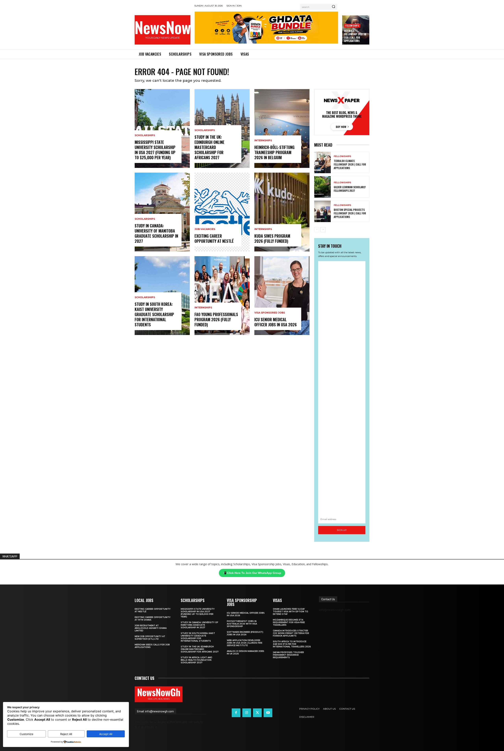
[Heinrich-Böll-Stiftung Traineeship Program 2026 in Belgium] (281, 128)
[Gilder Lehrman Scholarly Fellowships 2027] (322, 187)
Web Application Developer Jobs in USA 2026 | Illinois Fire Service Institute (244, 643)
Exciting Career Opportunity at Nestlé (214, 238)
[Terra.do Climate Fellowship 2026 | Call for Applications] (322, 162)
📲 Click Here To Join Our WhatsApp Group (252, 572)
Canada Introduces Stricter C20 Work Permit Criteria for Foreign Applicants (291, 633)
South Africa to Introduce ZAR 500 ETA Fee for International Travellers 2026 (292, 644)
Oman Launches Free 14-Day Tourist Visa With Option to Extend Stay (290, 611)
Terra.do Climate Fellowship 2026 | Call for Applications (350, 164)
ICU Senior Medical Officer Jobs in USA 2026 (275, 322)
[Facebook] (236, 712)
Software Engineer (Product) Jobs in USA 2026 (245, 633)
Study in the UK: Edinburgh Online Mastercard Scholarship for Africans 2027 (209, 147)
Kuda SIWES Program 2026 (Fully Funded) (272, 238)
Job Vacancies (205, 229)
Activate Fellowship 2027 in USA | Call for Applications (355, 36)
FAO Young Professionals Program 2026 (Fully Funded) (216, 319)
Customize (26, 734)
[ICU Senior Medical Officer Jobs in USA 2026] (281, 295)
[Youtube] (268, 712)
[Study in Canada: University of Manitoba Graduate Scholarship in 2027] (162, 212)
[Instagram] (246, 712)
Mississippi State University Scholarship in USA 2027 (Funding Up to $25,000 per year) (155, 149)
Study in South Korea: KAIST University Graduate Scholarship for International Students (154, 314)
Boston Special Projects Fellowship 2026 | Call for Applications (350, 213)
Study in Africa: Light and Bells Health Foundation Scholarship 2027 (196, 660)
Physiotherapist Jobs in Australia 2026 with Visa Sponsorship (242, 624)
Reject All (66, 734)
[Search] (333, 7)
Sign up (342, 530)
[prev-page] (316, 229)
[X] (257, 712)
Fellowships (352, 25)
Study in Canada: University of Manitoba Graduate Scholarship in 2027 (156, 233)
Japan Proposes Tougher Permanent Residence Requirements (288, 655)
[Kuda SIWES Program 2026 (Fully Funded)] (281, 212)
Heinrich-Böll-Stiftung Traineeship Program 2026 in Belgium (274, 152)
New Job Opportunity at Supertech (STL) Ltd (150, 637)
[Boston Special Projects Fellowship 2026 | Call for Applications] (322, 211)
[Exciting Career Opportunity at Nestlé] (222, 212)
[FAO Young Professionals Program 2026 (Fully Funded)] (222, 295)
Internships (203, 307)
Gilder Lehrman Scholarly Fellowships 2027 (350, 189)
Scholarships (145, 135)
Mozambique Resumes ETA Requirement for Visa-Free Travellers (289, 622)
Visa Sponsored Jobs (269, 313)
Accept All (105, 734)
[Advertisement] (341, 388)
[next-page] (323, 229)
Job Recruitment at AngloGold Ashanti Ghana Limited (151, 628)
